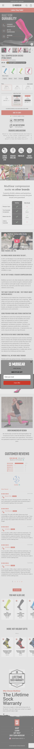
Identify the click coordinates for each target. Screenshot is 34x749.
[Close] (31, 362)
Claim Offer (17, 383)
